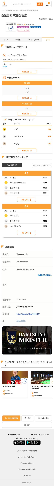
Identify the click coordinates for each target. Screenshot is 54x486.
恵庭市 (22, 10)
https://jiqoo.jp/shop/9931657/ (28, 314)
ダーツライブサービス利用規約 (27, 451)
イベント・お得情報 (33, 40)
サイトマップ (27, 475)
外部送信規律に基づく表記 (27, 469)
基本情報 (17, 40)
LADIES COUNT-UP (42, 165)
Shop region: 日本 (40, 434)
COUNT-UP (12, 165)
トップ (3, 10)
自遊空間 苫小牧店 (9, 386)
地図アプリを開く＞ (45, 275)
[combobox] (25, 4)
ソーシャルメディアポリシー (27, 457)
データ (48, 40)
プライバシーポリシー (27, 463)
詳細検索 (10, 10)
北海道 (16, 10)
